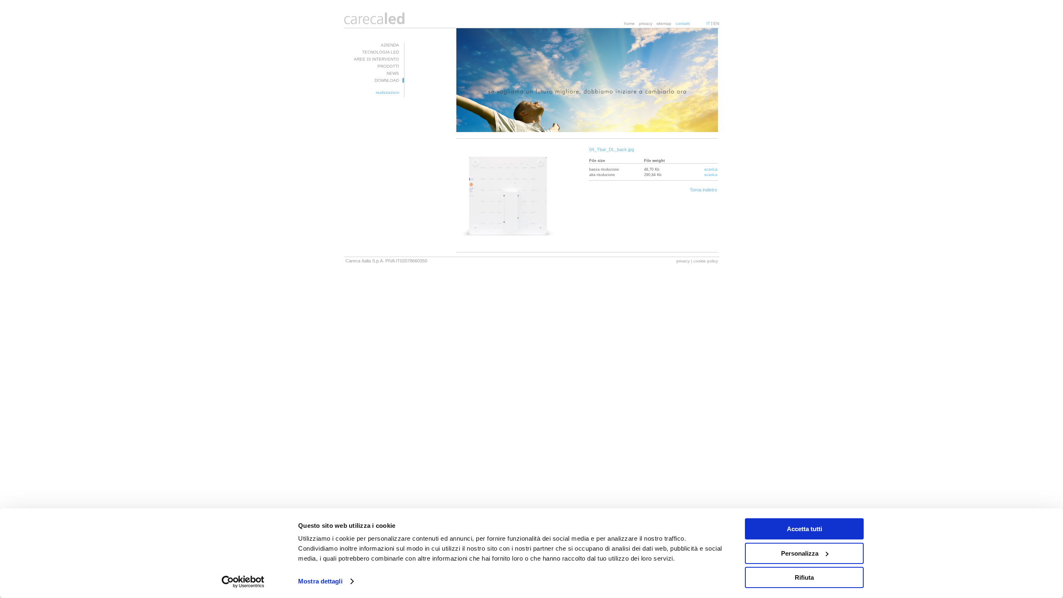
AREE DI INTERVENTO (376, 59)
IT (708, 23)
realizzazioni (387, 92)
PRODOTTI (388, 66)
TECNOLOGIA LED (380, 52)
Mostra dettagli (320, 581)
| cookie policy (704, 261)
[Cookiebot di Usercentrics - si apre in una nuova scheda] (243, 582)
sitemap (663, 23)
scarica (711, 169)
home (629, 23)
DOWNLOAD (387, 80)
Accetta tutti (804, 528)
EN (716, 23)
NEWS (393, 73)
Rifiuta (804, 577)
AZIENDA (390, 45)
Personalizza (799, 553)
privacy (645, 23)
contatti (683, 23)
